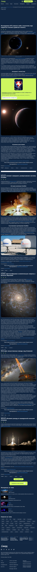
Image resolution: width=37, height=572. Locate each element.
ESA (7, 519)
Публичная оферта (12, 566)
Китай (16, 523)
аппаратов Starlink (6, 426)
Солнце (3, 527)
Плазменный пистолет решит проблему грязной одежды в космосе (13, 512)
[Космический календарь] (22, 1)
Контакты (2, 566)
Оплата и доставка (13, 560)
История (11, 523)
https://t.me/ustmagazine (22, 164)
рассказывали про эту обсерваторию (25, 404)
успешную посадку (8, 457)
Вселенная (28, 521)
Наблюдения (22, 3)
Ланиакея (20, 331)
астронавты (8, 529)
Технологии (16, 3)
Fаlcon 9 (11, 476)
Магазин (2, 562)
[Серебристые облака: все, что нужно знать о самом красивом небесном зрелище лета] (4, 491)
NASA (24, 519)
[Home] (3, 1)
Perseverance (29, 519)
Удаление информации (13, 564)
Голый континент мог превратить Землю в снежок (24, 539)
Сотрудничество (4, 564)
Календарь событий (13, 568)
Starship (7, 521)
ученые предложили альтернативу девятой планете (19, 160)
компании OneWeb (13, 181)
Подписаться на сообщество (9, 97)
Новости (2, 3)
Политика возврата (13, 562)
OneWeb (6, 270)
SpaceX (16, 476)
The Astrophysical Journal (20, 58)
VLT (9, 415)
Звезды (3, 523)
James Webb (19, 519)
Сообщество (28, 1)
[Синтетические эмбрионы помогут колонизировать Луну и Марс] (4, 504)
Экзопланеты (32, 527)
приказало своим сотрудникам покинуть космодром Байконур (20, 221)
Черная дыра (26, 527)
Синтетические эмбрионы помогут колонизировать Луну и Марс (13, 506)
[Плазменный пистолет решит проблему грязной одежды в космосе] (4, 510)
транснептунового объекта (30, 74)
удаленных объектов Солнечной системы (8, 76)
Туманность (8, 527)
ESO (5, 415)
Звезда (34, 521)
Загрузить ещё (18, 479)
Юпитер (3, 529)
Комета (20, 523)
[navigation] (34, 1)
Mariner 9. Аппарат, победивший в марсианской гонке (11, 500)
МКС (2, 525)
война (23, 529)
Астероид (15, 521)
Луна (33, 523)
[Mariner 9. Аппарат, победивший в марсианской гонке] (4, 497)
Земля (7, 523)
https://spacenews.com (11, 469)
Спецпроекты (33, 3)
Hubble (6, 347)
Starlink (11, 270)
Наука (11, 3)
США (16, 525)
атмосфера (14, 529)
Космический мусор (27, 523)
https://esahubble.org (11, 340)
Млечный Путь (11, 525)
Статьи (7, 3)
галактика (10, 347)
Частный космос (19, 527)
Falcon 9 (6, 476)
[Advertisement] (18, 18)
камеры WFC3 (29, 279)
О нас (2, 560)
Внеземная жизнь (22, 521)
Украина (27, 3)
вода (19, 529)
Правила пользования (27, 563)
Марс (6, 525)
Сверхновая (21, 525)
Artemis (3, 519)
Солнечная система (28, 525)
